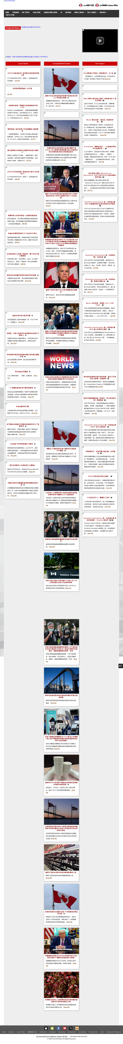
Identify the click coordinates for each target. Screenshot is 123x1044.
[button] (100, 41)
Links (102, 1032)
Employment (72, 1032)
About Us (11, 1032)
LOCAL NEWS (36, 12)
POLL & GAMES (91, 12)
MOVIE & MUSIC (79, 12)
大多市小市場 (10, 15)
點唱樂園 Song (32, 1032)
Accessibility (82, 1032)
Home (4, 1032)
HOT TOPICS (25, 12)
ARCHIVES (103, 12)
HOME (7, 12)
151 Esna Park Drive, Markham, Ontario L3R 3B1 (51, 1036)
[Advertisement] (61, 21)
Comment (52, 1032)
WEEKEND (68, 12)
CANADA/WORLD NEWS (50, 12)
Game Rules (21, 1032)
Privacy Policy (93, 1032)
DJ (61, 12)
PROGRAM (16, 12)
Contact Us (43, 1032)
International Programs (113, 1032)
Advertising (61, 1032)
